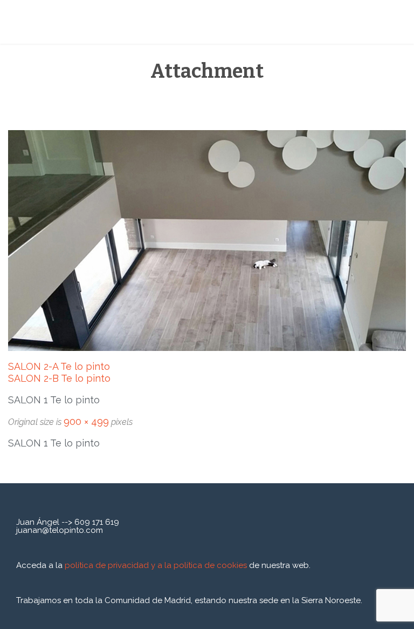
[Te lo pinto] (92, 22)
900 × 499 (86, 421)
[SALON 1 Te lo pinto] (207, 240)
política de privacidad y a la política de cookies (157, 565)
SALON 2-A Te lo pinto (59, 366)
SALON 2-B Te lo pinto (59, 378)
